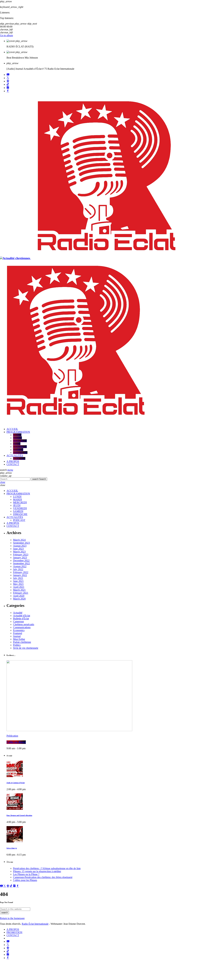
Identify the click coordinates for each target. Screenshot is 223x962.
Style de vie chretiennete (25, 648)
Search (39, 479)
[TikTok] (8, 84)
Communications (22, 627)
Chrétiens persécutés (23, 624)
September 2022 (21, 563)
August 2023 (19, 545)
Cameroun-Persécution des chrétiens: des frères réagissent (42, 877)
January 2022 (20, 575)
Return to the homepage (12, 918)
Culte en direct (16, 742)
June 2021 (18, 581)
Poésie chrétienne (22, 642)
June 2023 (18, 548)
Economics (18, 630)
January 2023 (20, 557)
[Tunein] (8, 81)
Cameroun (18, 621)
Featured (17, 633)
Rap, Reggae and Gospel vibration (19, 815)
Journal (17, 636)
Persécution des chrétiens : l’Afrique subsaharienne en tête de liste (47, 868)
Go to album (6, 35)
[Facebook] (8, 91)
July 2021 (18, 578)
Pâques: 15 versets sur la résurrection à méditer (37, 871)
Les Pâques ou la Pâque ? (26, 874)
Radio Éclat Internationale (35, 923)
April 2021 (18, 587)
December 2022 (21, 560)
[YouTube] (8, 74)
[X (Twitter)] (8, 78)
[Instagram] (8, 87)
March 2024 (19, 539)
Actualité (17, 612)
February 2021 (20, 592)
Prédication (12, 735)
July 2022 (18, 569)
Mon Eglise (19, 639)
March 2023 (19, 551)
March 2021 (19, 590)
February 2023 (20, 554)
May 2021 (18, 584)
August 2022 (19, 566)
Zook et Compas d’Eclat (16, 783)
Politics (17, 645)
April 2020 (18, 595)
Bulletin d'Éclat (21, 618)
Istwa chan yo (12, 848)
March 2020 (19, 598)
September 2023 (21, 542)
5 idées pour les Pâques (25, 880)
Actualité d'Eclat (21, 615)
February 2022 (20, 572)
